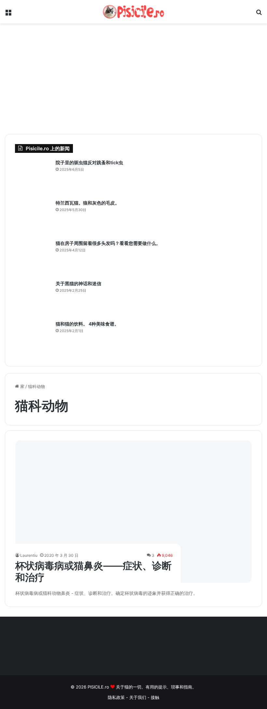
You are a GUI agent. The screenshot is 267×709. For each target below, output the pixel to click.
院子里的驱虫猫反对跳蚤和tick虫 (89, 162)
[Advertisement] (133, 78)
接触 (155, 697)
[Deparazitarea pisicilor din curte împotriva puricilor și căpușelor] (33, 177)
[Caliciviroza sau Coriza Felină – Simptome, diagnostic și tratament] (133, 511)
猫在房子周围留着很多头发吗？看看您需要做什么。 (108, 243)
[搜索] (259, 14)
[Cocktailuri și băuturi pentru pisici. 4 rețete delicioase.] (33, 338)
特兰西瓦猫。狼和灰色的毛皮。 (87, 203)
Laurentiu (28, 555)
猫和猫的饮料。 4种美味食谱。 (87, 324)
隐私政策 (116, 697)
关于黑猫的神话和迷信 (78, 283)
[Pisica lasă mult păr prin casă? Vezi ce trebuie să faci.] (33, 258)
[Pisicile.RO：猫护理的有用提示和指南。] (133, 12)
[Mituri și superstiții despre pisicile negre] (33, 298)
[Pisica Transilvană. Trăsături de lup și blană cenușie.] (33, 217)
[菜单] (8, 14)
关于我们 (138, 697)
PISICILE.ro (99, 686)
